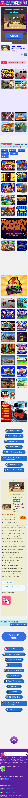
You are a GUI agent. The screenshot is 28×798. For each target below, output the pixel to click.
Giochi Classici (14, 665)
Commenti (13, 62)
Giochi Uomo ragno (15, 681)
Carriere (21, 150)
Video (22, 62)
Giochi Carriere (14, 430)
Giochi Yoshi (14, 676)
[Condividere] (25, 54)
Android (4, 156)
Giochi (4, 62)
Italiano (6, 779)
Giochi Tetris (14, 692)
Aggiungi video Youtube (18, 624)
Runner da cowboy (9, 792)
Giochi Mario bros (14, 649)
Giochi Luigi (14, 686)
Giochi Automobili (14, 441)
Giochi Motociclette (14, 470)
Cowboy (4, 153)
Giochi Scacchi (14, 709)
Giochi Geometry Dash (14, 452)
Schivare (13, 153)
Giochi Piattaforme (15, 670)
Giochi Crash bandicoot (14, 654)
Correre (12, 150)
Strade (4, 150)
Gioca (14, 35)
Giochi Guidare (14, 447)
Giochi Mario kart (14, 436)
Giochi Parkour (14, 464)
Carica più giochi (14, 636)
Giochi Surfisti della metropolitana (11, 458)
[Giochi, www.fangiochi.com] (10, 3)
